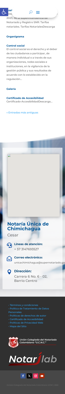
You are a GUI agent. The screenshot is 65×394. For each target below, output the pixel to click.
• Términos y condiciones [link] (23, 305)
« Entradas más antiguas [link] (22, 112)
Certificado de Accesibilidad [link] (25, 98)
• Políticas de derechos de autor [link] (27, 315)
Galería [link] (11, 88)
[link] (4, 12)
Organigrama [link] (15, 36)
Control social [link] (15, 45)
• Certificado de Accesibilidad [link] (25, 319)
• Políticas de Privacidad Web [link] (25, 322)
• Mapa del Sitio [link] (17, 326)
